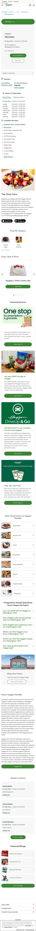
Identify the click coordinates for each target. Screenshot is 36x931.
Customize (28, 925)
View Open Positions (18, 682)
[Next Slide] (33, 274)
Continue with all (29, 929)
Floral (20, 545)
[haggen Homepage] (9, 5)
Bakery (20, 574)
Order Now (22, 287)
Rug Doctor (7, 127)
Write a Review (19, 88)
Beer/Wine (20, 555)
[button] (30, 5)
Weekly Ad (6, 795)
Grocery (4, 1)
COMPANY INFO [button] (6, 908)
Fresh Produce (20, 584)
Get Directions (9, 51)
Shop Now (18, 61)
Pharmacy (16, 1)
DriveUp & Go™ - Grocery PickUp (14, 124)
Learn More (23, 344)
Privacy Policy (8, 927)
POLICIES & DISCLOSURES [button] (9, 912)
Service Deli (20, 535)
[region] (18, 926)
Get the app (23, 503)
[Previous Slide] (2, 274)
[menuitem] (9, 22)
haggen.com (24, 766)
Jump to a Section (9, 73)
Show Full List (8, 157)
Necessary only (20, 929)
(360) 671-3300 (6, 85)
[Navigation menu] (2, 5)
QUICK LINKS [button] (5, 905)
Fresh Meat (20, 525)
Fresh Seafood (20, 564)
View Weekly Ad (18, 55)
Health (10, 1)
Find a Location (19, 837)
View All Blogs (24, 886)
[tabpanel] (18, 275)
